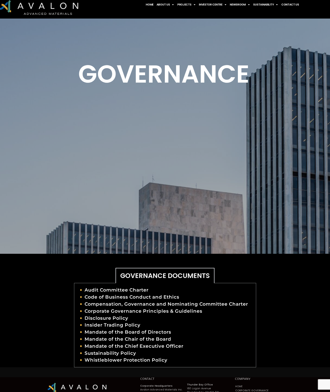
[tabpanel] (165, 325)
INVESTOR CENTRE (210, 5)
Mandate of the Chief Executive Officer (134, 346)
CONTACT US (290, 5)
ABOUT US (163, 5)
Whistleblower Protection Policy (126, 360)
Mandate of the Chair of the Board (128, 339)
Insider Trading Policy (112, 325)
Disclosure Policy (106, 318)
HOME (149, 5)
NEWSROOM (238, 5)
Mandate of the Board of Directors (128, 332)
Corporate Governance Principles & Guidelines (143, 311)
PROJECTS (184, 5)
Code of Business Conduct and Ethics (132, 297)
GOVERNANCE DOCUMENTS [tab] (165, 275)
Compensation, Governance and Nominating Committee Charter (166, 304)
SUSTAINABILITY (263, 5)
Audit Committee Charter (116, 290)
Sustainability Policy (110, 353)
